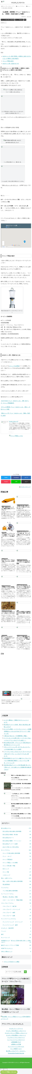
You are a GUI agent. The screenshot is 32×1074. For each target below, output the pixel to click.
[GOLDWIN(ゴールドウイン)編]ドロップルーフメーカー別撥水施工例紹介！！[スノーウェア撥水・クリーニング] (17, 761)
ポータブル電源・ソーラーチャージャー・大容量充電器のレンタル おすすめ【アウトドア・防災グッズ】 (17, 731)
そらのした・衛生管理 (16, 928)
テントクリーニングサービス (16, 1046)
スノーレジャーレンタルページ (16, 1039)
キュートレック (16, 937)
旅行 (25, 19)
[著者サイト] (10, 432)
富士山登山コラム (20, 787)
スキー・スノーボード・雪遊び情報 (17, 900)
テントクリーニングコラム (16, 918)
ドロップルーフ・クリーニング (17, 909)
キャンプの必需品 (14, 366)
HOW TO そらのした (16, 948)
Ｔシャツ (16, 931)
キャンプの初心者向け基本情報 (7, 19)
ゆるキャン (3, 22)
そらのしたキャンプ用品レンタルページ (16, 1033)
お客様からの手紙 (16, 1044)
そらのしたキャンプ (13, 421)
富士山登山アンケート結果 (17, 844)
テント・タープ (17, 856)
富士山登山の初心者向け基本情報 (23, 818)
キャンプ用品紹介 (19, 19)
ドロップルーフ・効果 (17, 915)
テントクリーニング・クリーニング (17, 922)
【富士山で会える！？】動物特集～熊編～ (15, 736)
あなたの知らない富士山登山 (17, 847)
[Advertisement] (16, 455)
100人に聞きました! (16, 951)
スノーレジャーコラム (16, 893)
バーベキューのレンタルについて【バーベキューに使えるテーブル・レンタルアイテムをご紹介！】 (17, 754)
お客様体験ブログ (16, 1042)
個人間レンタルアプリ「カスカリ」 (16, 1051)
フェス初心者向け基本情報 (22, 779)
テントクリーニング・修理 (17, 925)
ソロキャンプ (17, 875)
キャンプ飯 (17, 872)
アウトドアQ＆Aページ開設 (11, 961)
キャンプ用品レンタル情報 (17, 862)
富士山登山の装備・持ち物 (17, 834)
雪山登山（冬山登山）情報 (17, 897)
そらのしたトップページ (16, 1028)
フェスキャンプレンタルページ (16, 1037)
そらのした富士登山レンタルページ (16, 1030)
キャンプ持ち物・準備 (17, 865)
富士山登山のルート (17, 837)
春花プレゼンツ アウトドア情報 (16, 945)
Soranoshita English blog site (16, 1053)
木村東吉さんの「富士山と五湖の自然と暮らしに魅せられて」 (16, 941)
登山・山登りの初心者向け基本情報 (17, 881)
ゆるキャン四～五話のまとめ (11, 63)
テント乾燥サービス (16, 1048)
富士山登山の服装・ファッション (17, 840)
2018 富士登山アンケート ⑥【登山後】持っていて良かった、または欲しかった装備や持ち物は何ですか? (17, 767)
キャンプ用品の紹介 (8, 61)
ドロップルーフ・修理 (17, 912)
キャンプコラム (14, 799)
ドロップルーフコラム (16, 903)
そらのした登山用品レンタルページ (16, 1035)
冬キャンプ (17, 869)
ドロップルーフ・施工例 (17, 906)
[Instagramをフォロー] (12, 432)
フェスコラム (16, 887)
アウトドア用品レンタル (9, 1072)
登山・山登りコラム (16, 878)
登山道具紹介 (17, 884)
